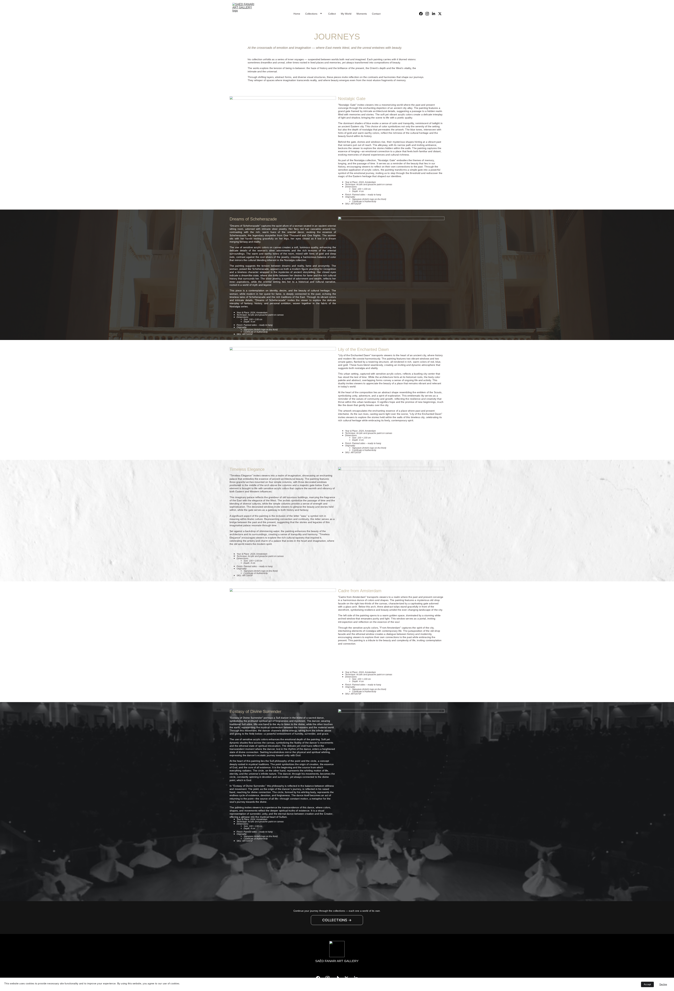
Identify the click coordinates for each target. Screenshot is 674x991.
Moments (361, 13)
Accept (647, 984)
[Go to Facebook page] (422, 13)
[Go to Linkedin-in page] (435, 13)
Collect (332, 13)
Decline (663, 984)
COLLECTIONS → (337, 920)
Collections (311, 13)
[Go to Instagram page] (428, 13)
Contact (376, 13)
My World (346, 13)
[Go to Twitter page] (440, 13)
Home (296, 13)
